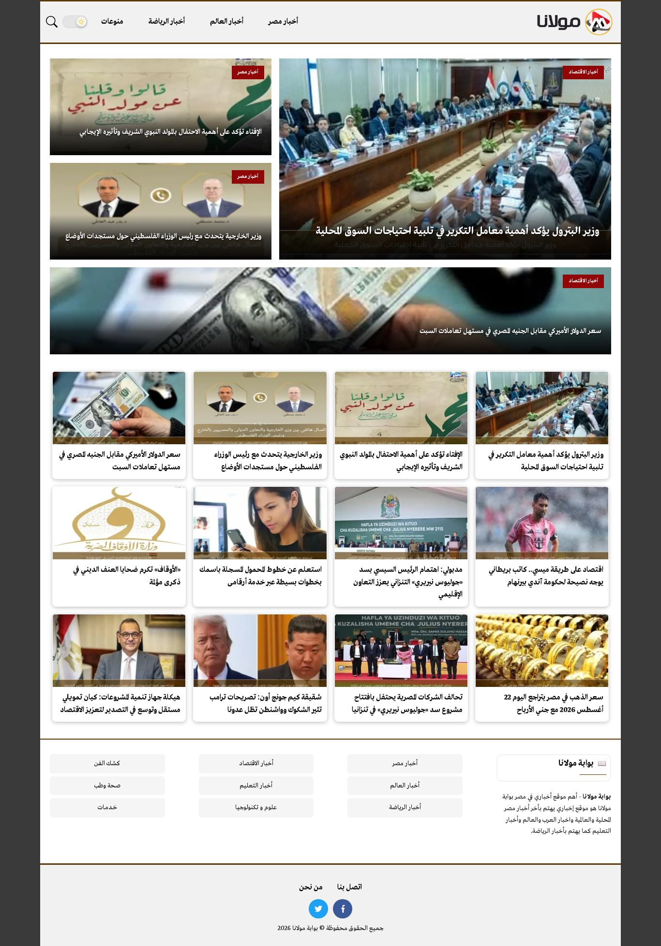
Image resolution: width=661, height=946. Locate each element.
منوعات (112, 22)
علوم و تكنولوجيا (256, 807)
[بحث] (52, 22)
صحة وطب (107, 786)
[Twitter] (318, 908)
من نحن (311, 887)
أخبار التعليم (256, 786)
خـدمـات (107, 807)
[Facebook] (342, 908)
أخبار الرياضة (167, 22)
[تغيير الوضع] (75, 21)
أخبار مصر (283, 22)
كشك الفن (107, 763)
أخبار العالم (226, 22)
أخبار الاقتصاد (256, 763)
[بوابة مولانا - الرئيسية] (574, 22)
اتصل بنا (349, 887)
